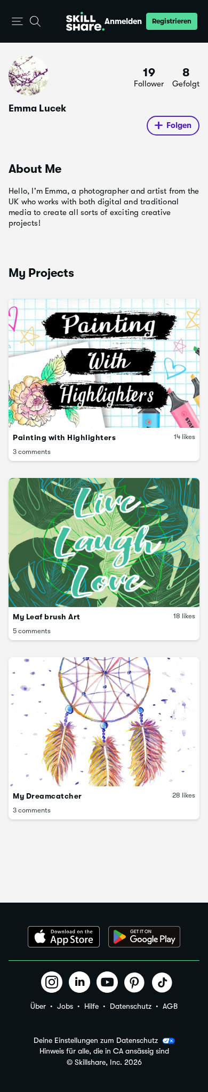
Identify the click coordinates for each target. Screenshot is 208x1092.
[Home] (85, 21)
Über (38, 1006)
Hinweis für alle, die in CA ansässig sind (104, 1051)
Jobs (65, 1006)
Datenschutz (130, 1006)
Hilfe (91, 1006)
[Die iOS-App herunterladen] (64, 936)
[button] (17, 21)
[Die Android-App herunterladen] (144, 936)
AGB (170, 1006)
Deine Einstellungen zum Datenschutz (96, 1040)
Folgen (178, 125)
